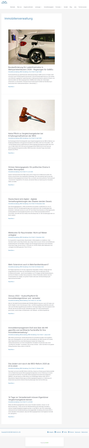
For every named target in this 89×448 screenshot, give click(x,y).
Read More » (11, 86)
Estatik (46, 442)
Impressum (77, 432)
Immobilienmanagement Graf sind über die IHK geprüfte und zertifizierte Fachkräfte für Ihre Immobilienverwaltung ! (28, 330)
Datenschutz (84, 432)
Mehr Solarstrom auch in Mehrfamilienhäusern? (28, 264)
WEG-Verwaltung (24, 71)
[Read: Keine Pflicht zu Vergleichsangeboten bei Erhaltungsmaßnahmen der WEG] (31, 115)
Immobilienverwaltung (13, 71)
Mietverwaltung (23, 300)
